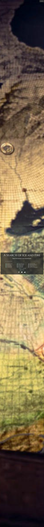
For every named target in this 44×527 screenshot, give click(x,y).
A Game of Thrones (9, 263)
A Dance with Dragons (21, 263)
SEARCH (37, 261)
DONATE (41, 1)
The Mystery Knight (32, 263)
